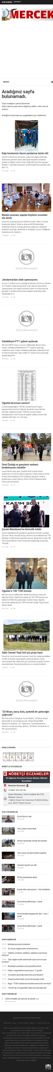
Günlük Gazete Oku (43, 1023)
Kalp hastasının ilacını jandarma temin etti (25, 153)
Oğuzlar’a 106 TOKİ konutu (16, 590)
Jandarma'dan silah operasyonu (19, 279)
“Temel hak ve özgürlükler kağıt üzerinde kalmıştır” (27, 988)
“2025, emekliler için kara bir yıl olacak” (20, 999)
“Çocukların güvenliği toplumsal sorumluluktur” (26, 975)
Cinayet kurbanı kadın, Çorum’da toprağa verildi (26, 979)
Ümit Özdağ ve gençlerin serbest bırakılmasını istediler (20, 466)
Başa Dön (33, 1023)
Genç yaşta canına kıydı (26, 828)
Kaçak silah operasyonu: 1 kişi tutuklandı (33, 889)
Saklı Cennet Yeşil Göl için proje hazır (22, 652)
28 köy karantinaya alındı (27, 877)
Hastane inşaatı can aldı (26, 865)
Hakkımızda (7, 1023)
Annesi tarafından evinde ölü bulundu (32, 841)
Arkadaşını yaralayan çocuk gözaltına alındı (24, 966)
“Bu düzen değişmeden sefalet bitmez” (23, 949)
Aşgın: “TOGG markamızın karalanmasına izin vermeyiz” (29, 983)
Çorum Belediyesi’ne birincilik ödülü (21, 529)
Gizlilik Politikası (23, 1023)
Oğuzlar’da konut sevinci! (16, 403)
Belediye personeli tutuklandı (19, 944)
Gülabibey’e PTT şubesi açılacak (20, 341)
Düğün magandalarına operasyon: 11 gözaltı (25, 970)
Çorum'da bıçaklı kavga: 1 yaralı (29, 901)
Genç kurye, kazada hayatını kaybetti (31, 853)
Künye (14, 1023)
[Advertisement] (26, 50)
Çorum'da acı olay (24, 816)
